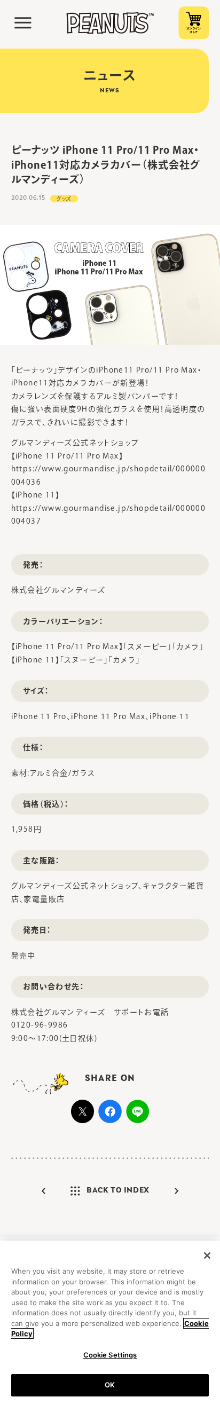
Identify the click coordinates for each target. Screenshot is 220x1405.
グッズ (64, 198)
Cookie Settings (110, 1355)
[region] (110, 1323)
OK (110, 1384)
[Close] (207, 1255)
